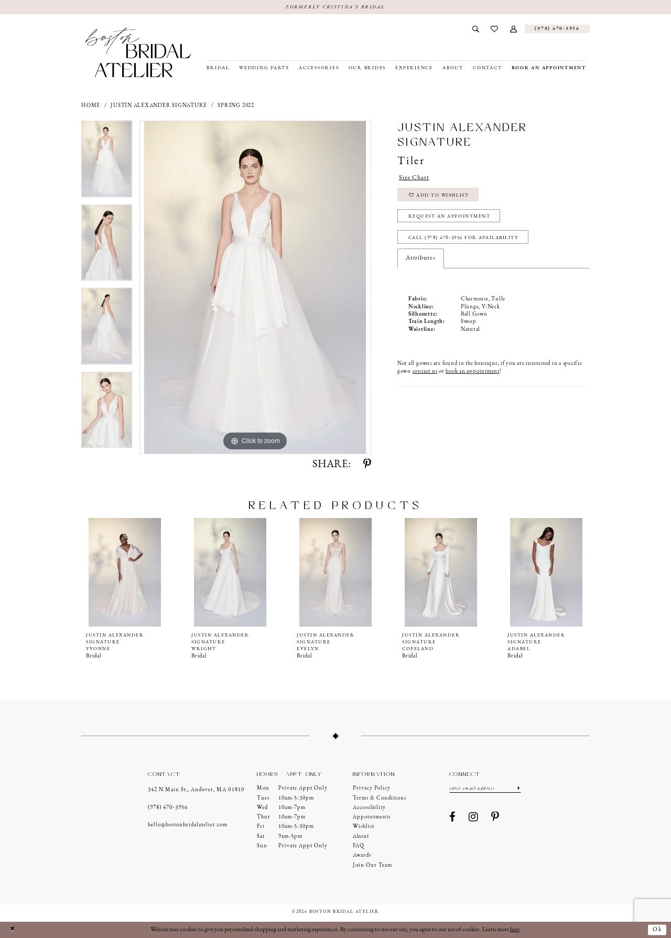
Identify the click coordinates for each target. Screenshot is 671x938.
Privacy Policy (372, 788)
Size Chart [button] (414, 178)
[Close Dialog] (12, 930)
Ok (657, 929)
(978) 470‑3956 (168, 808)
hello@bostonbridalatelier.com (188, 825)
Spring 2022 (236, 106)
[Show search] (475, 29)
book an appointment (472, 371)
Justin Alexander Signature (159, 106)
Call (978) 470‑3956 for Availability (463, 237)
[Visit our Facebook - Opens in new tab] (452, 818)
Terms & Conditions (379, 798)
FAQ (358, 846)
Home (90, 106)
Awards (362, 855)
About (361, 836)
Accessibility (369, 808)
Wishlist (363, 826)
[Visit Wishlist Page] (494, 29)
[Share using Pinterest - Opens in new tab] (367, 465)
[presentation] (124, 572)
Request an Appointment (449, 216)
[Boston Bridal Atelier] (138, 52)
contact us (425, 371)
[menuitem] (475, 29)
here (515, 929)
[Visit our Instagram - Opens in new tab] (474, 818)
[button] (513, 29)
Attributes (421, 258)
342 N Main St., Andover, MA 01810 (196, 790)
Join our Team (372, 865)
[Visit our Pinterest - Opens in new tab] (495, 818)
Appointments (372, 817)
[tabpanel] (106, 162)
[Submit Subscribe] (518, 788)
